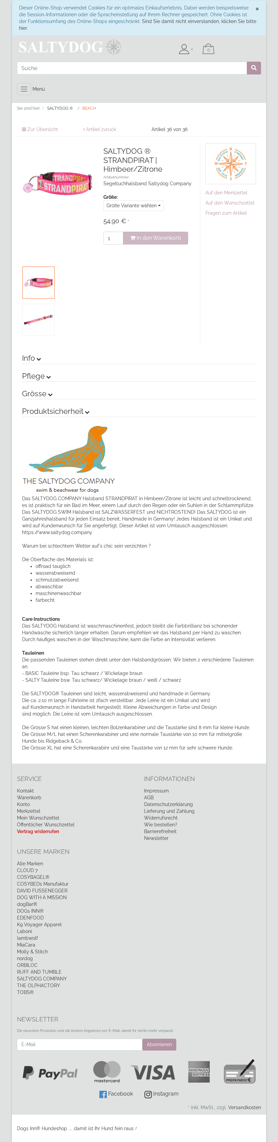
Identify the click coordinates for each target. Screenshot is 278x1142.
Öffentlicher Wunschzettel (46, 824)
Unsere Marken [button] (43, 851)
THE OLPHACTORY (38, 985)
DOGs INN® (30, 911)
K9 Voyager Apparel (39, 924)
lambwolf (27, 938)
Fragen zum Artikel (226, 213)
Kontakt (25, 791)
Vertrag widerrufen (38, 831)
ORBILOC (27, 965)
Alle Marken (30, 863)
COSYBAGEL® (33, 877)
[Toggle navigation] (24, 89)
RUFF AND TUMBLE (39, 972)
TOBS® (25, 992)
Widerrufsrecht (161, 818)
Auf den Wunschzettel (230, 203)
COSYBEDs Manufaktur (42, 884)
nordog (25, 958)
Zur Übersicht (42, 129)
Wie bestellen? (160, 824)
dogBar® (27, 904)
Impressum (156, 791)
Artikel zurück (100, 129)
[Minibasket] (208, 49)
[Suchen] (254, 68)
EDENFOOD (30, 918)
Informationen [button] (169, 778)
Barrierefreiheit (160, 831)
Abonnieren (159, 1044)
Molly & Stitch (32, 951)
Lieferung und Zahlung (169, 811)
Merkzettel (28, 811)
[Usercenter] (186, 49)
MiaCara (26, 945)
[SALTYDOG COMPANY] (231, 163)
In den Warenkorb (158, 238)
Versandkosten (244, 1107)
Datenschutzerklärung (168, 804)
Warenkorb (29, 797)
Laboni (24, 931)
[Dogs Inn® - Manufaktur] (54, 47)
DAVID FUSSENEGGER (42, 890)
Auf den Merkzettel (226, 192)
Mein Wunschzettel (38, 818)
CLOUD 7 (27, 870)
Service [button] (29, 778)
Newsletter (156, 838)
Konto (23, 804)
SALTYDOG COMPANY (42, 978)
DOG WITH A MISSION (42, 897)
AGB (149, 797)
